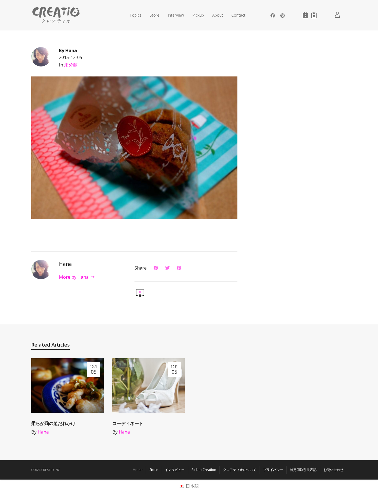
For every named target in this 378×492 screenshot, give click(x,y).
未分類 (70, 65)
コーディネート (127, 423)
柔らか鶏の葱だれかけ (53, 423)
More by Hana (74, 277)
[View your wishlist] (314, 15)
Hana (43, 432)
